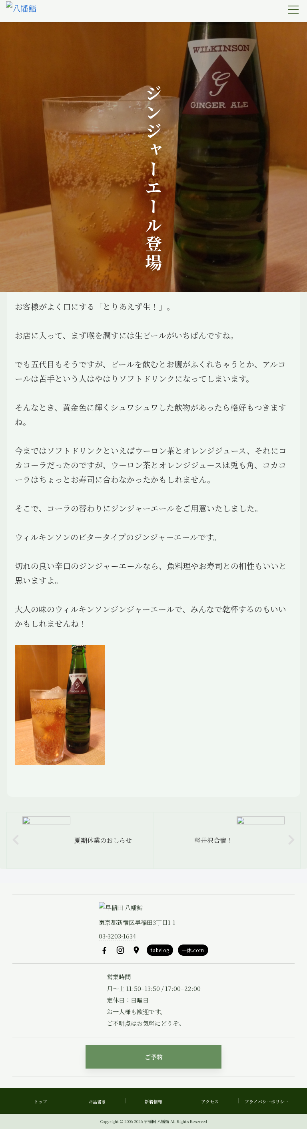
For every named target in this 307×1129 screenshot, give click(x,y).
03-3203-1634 (117, 936)
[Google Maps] (136, 950)
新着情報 (153, 1101)
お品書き (97, 1101)
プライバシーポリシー (267, 1101)
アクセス (210, 1101)
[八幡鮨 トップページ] (21, 11)
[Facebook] (104, 950)
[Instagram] (120, 950)
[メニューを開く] (293, 9)
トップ (40, 1101)
